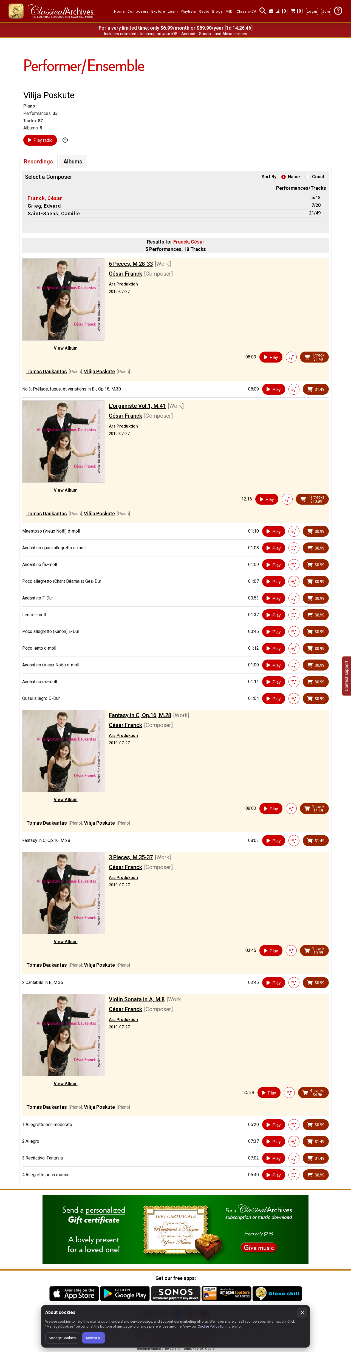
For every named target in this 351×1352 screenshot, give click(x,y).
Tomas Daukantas (46, 371)
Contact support (346, 676)
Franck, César (45, 198)
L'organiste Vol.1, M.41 (137, 406)
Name (294, 176)
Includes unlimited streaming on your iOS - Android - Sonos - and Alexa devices (175, 33)
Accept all (93, 1338)
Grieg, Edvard (44, 206)
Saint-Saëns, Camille (54, 213)
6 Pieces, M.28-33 (131, 264)
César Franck (125, 273)
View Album (66, 348)
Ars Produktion (123, 284)
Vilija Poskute (99, 371)
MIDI (230, 11)
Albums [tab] (72, 161)
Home (119, 11)
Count (318, 176)
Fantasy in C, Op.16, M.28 (140, 715)
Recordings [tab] (38, 161)
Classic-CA (247, 11)
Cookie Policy (208, 1326)
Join (326, 11)
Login (312, 11)
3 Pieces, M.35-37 (131, 857)
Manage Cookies (62, 1338)
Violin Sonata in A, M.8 (137, 999)
